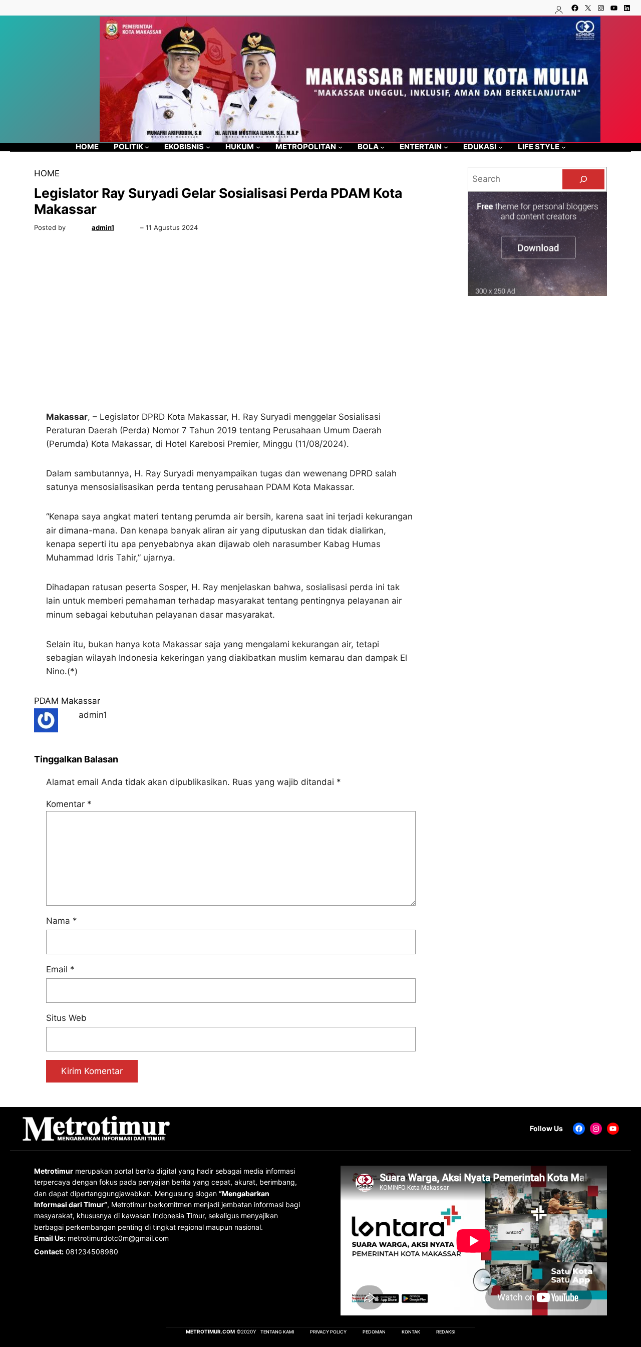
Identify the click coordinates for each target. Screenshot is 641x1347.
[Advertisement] (231, 324)
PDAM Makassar (67, 701)
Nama (61, 921)
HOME (47, 173)
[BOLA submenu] (382, 147)
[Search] (583, 179)
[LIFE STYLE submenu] (563, 147)
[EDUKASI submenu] (500, 147)
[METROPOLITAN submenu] (340, 147)
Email (60, 969)
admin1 (103, 227)
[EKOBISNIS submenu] (208, 147)
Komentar (69, 804)
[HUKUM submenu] (258, 147)
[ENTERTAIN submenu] (446, 147)
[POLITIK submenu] (147, 147)
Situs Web (66, 1018)
